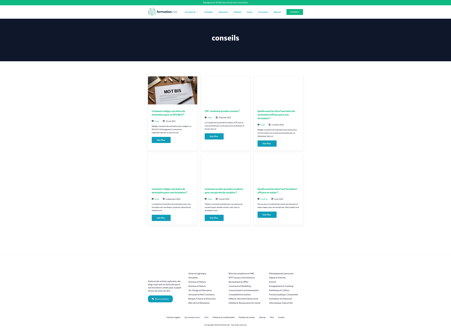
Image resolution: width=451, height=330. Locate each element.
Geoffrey (264, 199)
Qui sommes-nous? (192, 317)
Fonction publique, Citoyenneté (283, 294)
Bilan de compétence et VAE (241, 273)
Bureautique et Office (238, 282)
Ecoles (250, 12)
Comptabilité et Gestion (240, 294)
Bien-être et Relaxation (199, 303)
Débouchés (223, 12)
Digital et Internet (277, 277)
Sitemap (262, 317)
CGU (206, 317)
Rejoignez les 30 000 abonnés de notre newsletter (225, 2)
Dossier (272, 282)
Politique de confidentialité (223, 317)
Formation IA (190, 12)
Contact (281, 317)
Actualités (208, 12)
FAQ (272, 317)
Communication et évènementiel (244, 290)
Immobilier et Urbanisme (280, 298)
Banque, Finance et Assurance (202, 298)
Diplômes (237, 12)
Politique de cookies (247, 317)
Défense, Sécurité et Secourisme (243, 298)
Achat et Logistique (197, 273)
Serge (157, 121)
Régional (277, 12)
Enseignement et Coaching (281, 286)
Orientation (263, 12)
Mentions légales (173, 317)
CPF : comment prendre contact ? (222, 111)
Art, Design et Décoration (200, 290)
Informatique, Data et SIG (281, 303)
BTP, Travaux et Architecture (242, 277)
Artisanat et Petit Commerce (201, 294)
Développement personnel (281, 273)
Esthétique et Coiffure (279, 290)
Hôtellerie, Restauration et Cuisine (244, 303)
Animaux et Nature (197, 282)
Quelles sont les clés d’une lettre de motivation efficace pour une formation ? (276, 115)
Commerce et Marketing (240, 286)
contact (294, 12)
